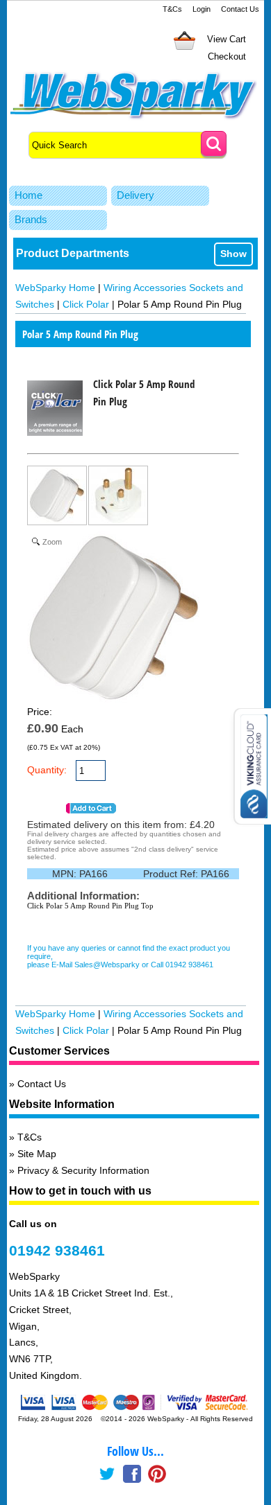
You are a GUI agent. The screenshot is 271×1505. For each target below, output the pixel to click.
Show (233, 253)
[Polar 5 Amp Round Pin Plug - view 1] (57, 498)
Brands (31, 219)
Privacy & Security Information (83, 1170)
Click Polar (86, 304)
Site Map (36, 1153)
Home (28, 195)
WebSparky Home (55, 287)
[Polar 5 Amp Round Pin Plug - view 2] (118, 498)
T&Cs (172, 9)
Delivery (135, 195)
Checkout (227, 56)
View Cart (226, 39)
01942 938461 (57, 1250)
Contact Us (240, 9)
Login (201, 9)
